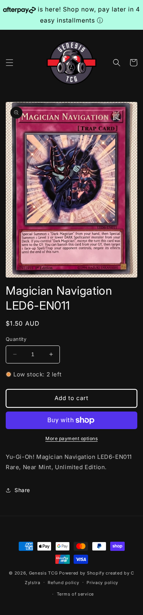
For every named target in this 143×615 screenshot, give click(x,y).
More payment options (71, 438)
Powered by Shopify (81, 573)
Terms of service (75, 594)
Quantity (16, 339)
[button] (9, 62)
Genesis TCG (43, 573)
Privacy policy (102, 582)
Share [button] (22, 490)
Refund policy (63, 582)
